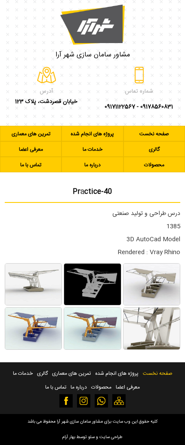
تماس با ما (30, 165)
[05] (92, 348)
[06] (33, 348)
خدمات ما (92, 149)
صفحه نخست (154, 134)
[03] (33, 304)
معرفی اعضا (31, 149)
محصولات (154, 165)
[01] (151, 304)
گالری (154, 149)
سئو (91, 437)
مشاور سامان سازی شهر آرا (93, 55)
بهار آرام (68, 437)
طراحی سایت (111, 437)
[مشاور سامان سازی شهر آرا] (92, 22)
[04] (151, 348)
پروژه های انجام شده (92, 134)
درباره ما (92, 165)
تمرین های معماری (31, 134)
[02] (92, 304)
